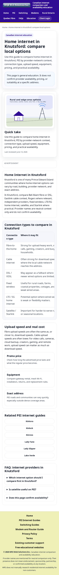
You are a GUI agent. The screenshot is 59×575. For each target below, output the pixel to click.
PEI (13, 13)
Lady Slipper (29, 448)
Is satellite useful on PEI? (22, 489)
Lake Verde (29, 455)
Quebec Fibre (9, 18)
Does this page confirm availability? (28, 497)
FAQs (21, 18)
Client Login (45, 18)
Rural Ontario (48, 13)
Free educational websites (29, 547)
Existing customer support (29, 542)
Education (31, 18)
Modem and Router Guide (30, 529)
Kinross (29, 435)
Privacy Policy (29, 533)
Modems (35, 13)
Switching (23, 13)
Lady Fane (29, 441)
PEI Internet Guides (29, 520)
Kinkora (29, 421)
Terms (29, 538)
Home (6, 13)
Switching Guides (29, 524)
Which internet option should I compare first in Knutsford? (25, 479)
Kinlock (29, 428)
